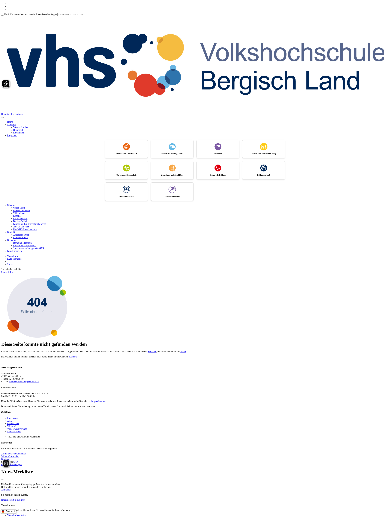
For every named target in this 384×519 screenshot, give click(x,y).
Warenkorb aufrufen (16, 515)
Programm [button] (12, 135)
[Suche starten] (2, 15)
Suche (10, 264)
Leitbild (17, 216)
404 (11, 272)
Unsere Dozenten (21, 210)
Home (10, 122)
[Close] (13, 505)
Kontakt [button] (11, 232)
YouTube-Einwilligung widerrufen (23, 436)
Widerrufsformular (10, 456)
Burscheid (18, 130)
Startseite (5, 272)
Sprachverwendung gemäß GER (28, 248)
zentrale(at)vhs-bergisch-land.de (24, 381)
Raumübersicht (20, 218)
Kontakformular (20, 237)
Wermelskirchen (20, 127)
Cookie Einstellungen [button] (11, 464)
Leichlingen (18, 132)
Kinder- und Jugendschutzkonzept (29, 224)
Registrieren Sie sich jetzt (13, 500)
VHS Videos (19, 213)
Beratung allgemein (22, 243)
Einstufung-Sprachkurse (24, 245)
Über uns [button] (11, 205)
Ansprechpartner (21, 234)
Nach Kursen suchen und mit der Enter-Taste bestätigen (30, 14)
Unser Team (19, 207)
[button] (13, 453)
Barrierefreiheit (20, 221)
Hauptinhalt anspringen (12, 114)
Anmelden (6, 489)
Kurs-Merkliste (14, 258)
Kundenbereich (14, 251)
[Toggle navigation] (2, 117)
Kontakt (73, 356)
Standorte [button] (11, 124)
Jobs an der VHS (21, 226)
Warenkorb (12, 256)
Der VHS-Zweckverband (25, 229)
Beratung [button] (11, 240)
